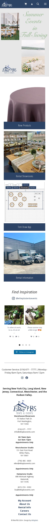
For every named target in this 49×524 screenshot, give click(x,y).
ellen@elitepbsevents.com (24, 463)
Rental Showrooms (24, 176)
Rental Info (24, 507)
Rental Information (24, 277)
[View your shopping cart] (25, 4)
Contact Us (24, 514)
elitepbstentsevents (27, 298)
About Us (24, 503)
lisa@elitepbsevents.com (25, 490)
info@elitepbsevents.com (24, 432)
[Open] (14, 315)
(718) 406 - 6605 (24, 461)
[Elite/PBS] (6, 4)
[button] (38, 4)
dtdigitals (34, 520)
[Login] (31, 4)
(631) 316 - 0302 (24, 487)
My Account (24, 500)
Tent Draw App (24, 227)
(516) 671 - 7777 (28, 369)
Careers (24, 510)
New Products (24, 125)
